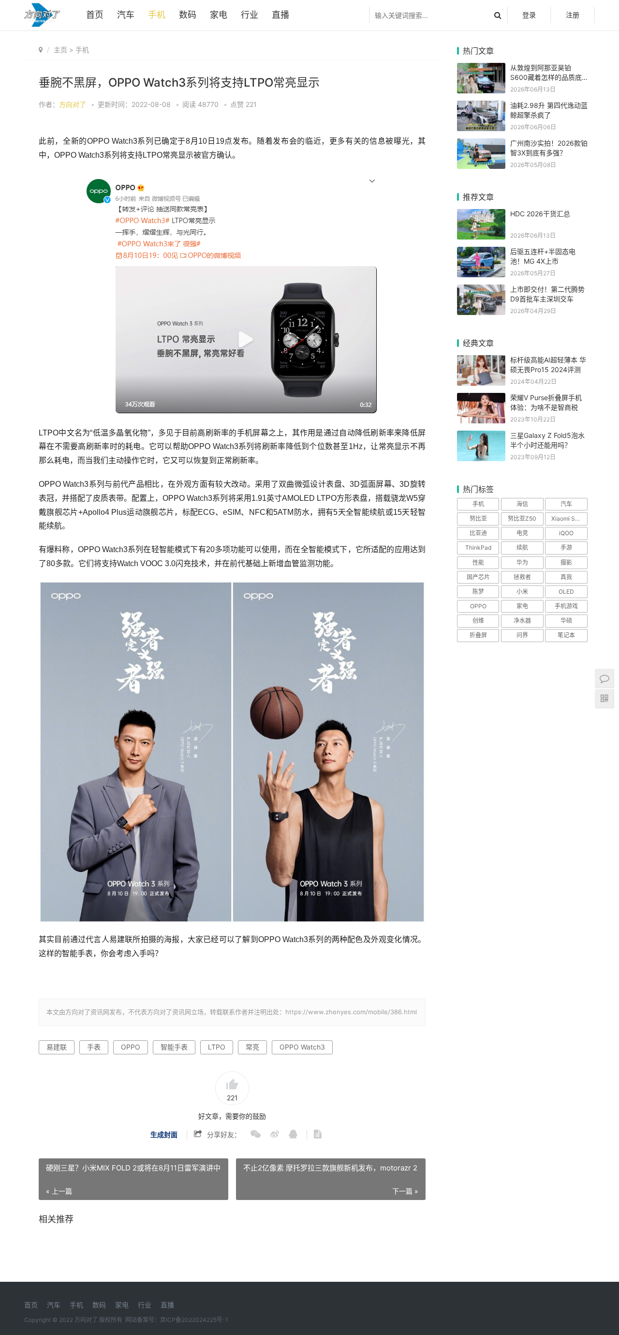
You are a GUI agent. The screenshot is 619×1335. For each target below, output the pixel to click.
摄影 (566, 562)
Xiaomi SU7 (567, 518)
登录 (529, 15)
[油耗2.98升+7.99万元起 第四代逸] (481, 107)
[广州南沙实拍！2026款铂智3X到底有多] (481, 144)
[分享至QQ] (288, 1134)
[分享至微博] (270, 1134)
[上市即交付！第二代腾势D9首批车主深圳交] (481, 290)
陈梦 (478, 591)
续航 (522, 547)
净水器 (522, 620)
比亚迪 (478, 533)
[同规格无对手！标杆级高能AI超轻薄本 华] (481, 361)
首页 (94, 15)
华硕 (566, 620)
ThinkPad (478, 547)
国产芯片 (478, 577)
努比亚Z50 (522, 518)
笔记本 (566, 635)
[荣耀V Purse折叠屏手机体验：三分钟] (481, 399)
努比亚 (478, 518)
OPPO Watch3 (302, 1047)
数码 (187, 15)
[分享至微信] (251, 1134)
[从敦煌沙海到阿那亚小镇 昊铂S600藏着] (481, 69)
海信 (522, 504)
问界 (522, 635)
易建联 (56, 1047)
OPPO (130, 1047)
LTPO (216, 1047)
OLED (566, 591)
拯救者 (522, 577)
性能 (478, 562)
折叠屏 (478, 635)
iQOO (566, 533)
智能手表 (174, 1047)
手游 (566, 547)
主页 (60, 49)
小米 (522, 591)
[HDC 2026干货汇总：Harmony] (481, 215)
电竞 (522, 533)
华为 (522, 562)
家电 (218, 15)
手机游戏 (566, 606)
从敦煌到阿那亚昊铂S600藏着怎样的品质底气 (546, 76)
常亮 (252, 1047)
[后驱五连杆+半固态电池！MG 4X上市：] (481, 253)
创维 (478, 620)
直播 (280, 15)
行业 (249, 15)
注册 (572, 15)
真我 (566, 577)
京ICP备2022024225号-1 (194, 1319)
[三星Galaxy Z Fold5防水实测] (481, 437)
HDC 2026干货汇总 (540, 214)
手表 (94, 1047)
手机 (156, 15)
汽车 (125, 15)
